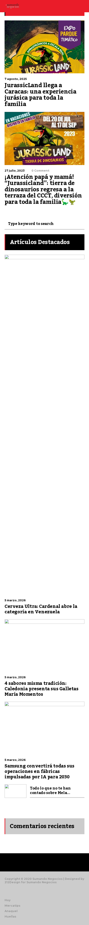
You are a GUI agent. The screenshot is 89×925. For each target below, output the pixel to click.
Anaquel (11, 911)
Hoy (7, 900)
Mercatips (12, 905)
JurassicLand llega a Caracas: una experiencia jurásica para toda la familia (40, 95)
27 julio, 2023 (15, 170)
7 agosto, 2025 (16, 79)
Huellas (10, 916)
